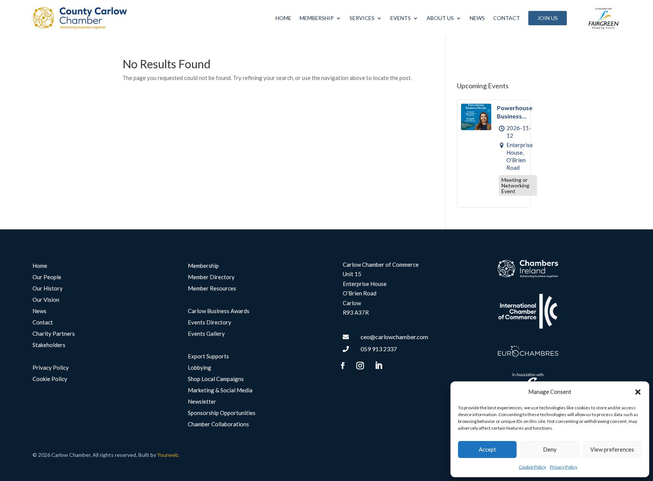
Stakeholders (48, 345)
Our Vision (45, 300)
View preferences (612, 449)
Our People (46, 277)
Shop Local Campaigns (216, 379)
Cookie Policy (532, 467)
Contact (506, 18)
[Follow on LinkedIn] (379, 365)
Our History (47, 289)
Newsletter (202, 402)
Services (362, 18)
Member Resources (212, 289)
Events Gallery (206, 334)
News (477, 18)
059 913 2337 (379, 348)
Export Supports (208, 356)
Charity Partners (53, 334)
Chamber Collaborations (218, 424)
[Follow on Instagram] (360, 365)
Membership (317, 18)
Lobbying (199, 368)
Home (283, 18)
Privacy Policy (563, 467)
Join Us (547, 18)
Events (400, 18)
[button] (638, 392)
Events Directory (209, 323)
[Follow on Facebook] (343, 365)
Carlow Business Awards (218, 311)
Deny (550, 449)
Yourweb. (168, 455)
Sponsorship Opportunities (221, 413)
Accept (487, 449)
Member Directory (211, 277)
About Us (440, 18)
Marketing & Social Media (220, 390)
